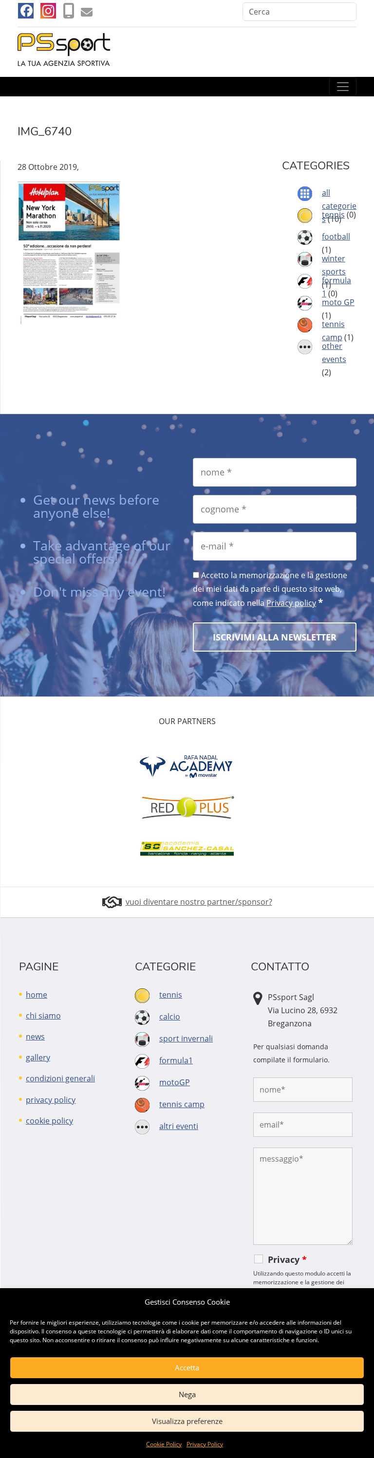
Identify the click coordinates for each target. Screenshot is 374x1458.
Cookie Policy (164, 1444)
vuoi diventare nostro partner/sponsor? (199, 901)
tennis (333, 214)
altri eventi (178, 1126)
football (336, 236)
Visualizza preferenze (187, 1421)
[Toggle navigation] (342, 86)
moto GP (338, 302)
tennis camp (182, 1104)
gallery (38, 1057)
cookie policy (49, 1120)
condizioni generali (60, 1078)
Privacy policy (291, 603)
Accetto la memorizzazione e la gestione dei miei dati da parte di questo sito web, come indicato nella (270, 589)
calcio (169, 1016)
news (35, 1036)
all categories (339, 205)
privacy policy (50, 1099)
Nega (187, 1394)
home (36, 994)
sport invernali (186, 1038)
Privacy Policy (205, 1444)
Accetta (187, 1367)
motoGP (174, 1082)
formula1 (176, 1060)
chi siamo (43, 1015)
